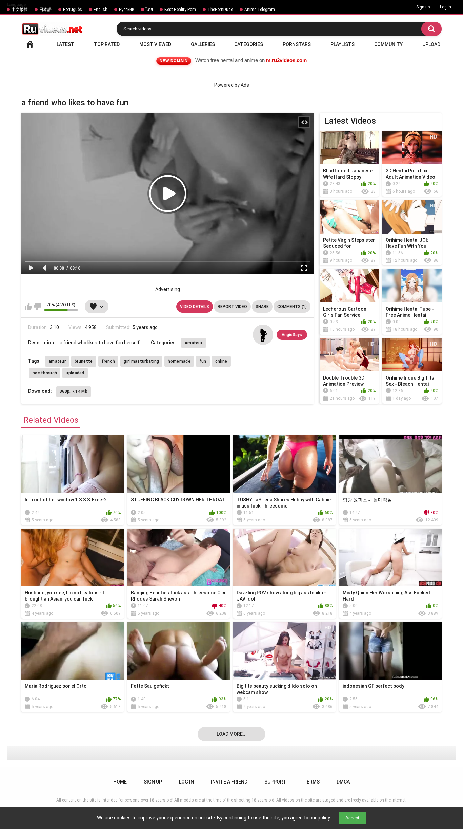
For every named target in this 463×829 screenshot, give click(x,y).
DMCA (343, 782)
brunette (84, 361)
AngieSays (292, 334)
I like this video (28, 306)
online (221, 361)
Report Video (232, 306)
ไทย (149, 9)
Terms (311, 782)
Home (29, 44)
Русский (126, 9)
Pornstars (297, 44)
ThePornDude (220, 9)
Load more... (232, 734)
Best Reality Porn (180, 9)
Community (388, 44)
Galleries (203, 44)
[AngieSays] (263, 335)
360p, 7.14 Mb (73, 391)
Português (72, 9)
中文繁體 (20, 9)
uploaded (75, 373)
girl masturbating (141, 361)
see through (45, 373)
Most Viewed (155, 44)
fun (202, 361)
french (108, 361)
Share (262, 306)
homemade (179, 361)
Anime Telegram (259, 9)
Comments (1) (292, 306)
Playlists (342, 44)
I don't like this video (37, 306)
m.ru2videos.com (286, 60)
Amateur (193, 342)
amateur (57, 361)
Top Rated (107, 44)
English (100, 9)
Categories (248, 44)
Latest (65, 44)
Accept (352, 818)
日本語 (45, 9)
